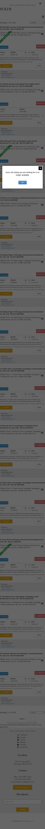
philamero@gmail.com (8, 77)
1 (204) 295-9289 (6, 75)
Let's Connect (22, 787)
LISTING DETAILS (6, 66)
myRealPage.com (27, 821)
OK (22, 182)
